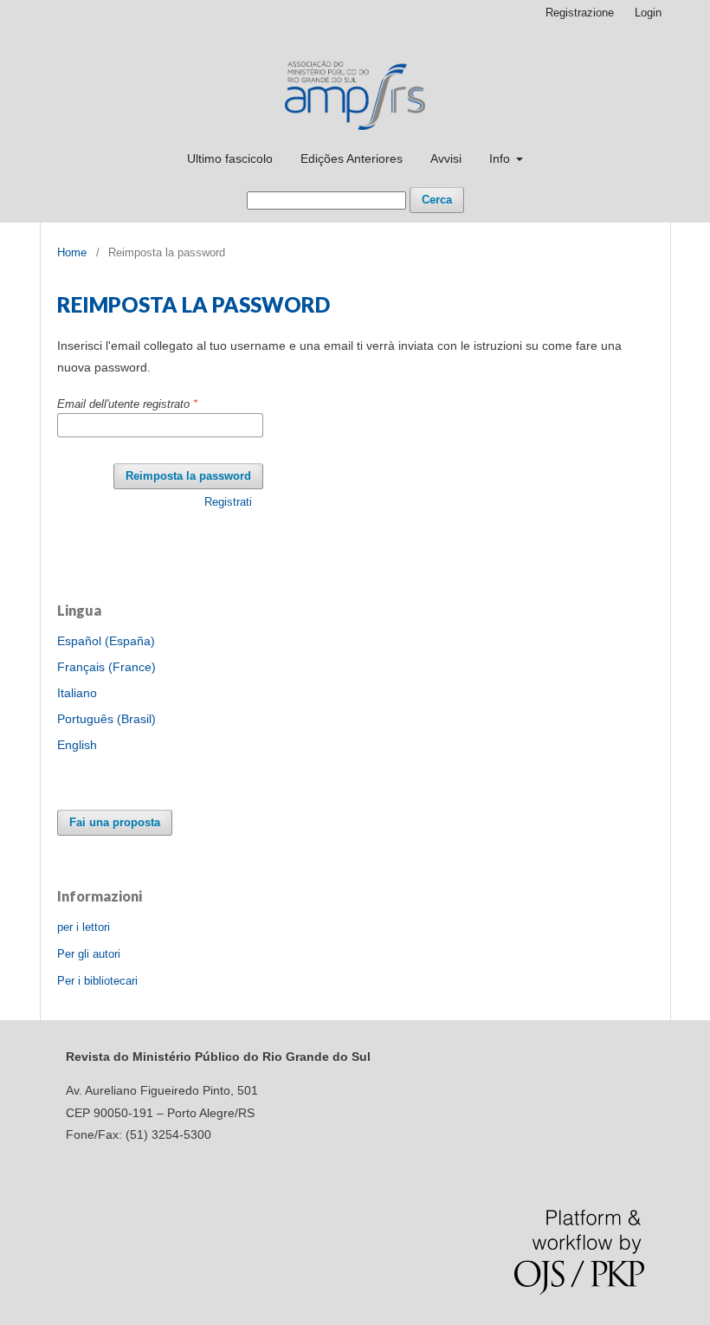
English (77, 745)
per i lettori (83, 927)
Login (648, 12)
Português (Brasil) (106, 719)
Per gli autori (88, 953)
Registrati (228, 501)
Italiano (77, 693)
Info (501, 158)
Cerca (437, 199)
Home (72, 252)
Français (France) (106, 667)
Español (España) (106, 641)
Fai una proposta (114, 822)
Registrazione (579, 12)
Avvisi (446, 158)
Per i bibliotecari (97, 980)
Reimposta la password (188, 475)
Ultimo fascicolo (230, 158)
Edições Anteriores (351, 158)
